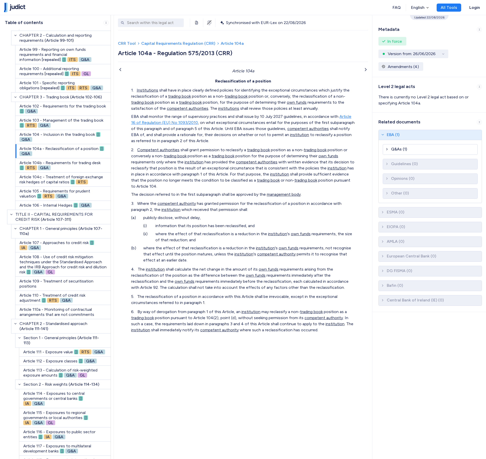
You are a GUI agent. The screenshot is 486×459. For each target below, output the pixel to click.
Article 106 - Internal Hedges (54, 205)
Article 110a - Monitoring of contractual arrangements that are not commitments (56, 312)
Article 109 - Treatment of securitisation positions (56, 284)
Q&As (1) (399, 149)
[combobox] (154, 23)
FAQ (397, 7)
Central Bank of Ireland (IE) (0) (415, 300)
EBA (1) (393, 134)
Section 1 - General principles (61, 340)
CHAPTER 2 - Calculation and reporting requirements (55, 38)
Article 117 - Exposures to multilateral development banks (57, 448)
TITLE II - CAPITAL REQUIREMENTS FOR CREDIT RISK (54, 217)
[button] (429, 28)
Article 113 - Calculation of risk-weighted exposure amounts (60, 373)
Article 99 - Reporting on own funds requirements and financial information (54, 54)
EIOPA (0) (396, 226)
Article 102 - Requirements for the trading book (62, 109)
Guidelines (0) (404, 163)
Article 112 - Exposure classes (59, 361)
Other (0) (400, 193)
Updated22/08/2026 (429, 17)
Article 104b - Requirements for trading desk (59, 165)
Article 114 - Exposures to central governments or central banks (54, 398)
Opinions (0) (402, 178)
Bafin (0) (395, 285)
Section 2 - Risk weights (61, 384)
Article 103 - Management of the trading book (61, 123)
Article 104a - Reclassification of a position (58, 151)
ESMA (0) (395, 212)
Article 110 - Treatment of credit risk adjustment (52, 298)
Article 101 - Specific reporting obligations (60, 85)
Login (474, 7)
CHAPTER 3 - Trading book (60, 97)
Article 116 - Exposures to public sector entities (59, 434)
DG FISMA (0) (399, 270)
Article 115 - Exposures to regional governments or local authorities (54, 417)
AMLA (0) (395, 241)
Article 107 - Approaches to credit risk (54, 245)
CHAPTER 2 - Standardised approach (53, 326)
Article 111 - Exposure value (63, 351)
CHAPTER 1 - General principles (60, 231)
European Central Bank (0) (411, 256)
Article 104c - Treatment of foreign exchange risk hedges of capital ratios (61, 179)
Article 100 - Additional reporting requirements (54, 71)
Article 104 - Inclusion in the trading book (57, 137)
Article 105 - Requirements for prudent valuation (54, 194)
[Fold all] (106, 22)
